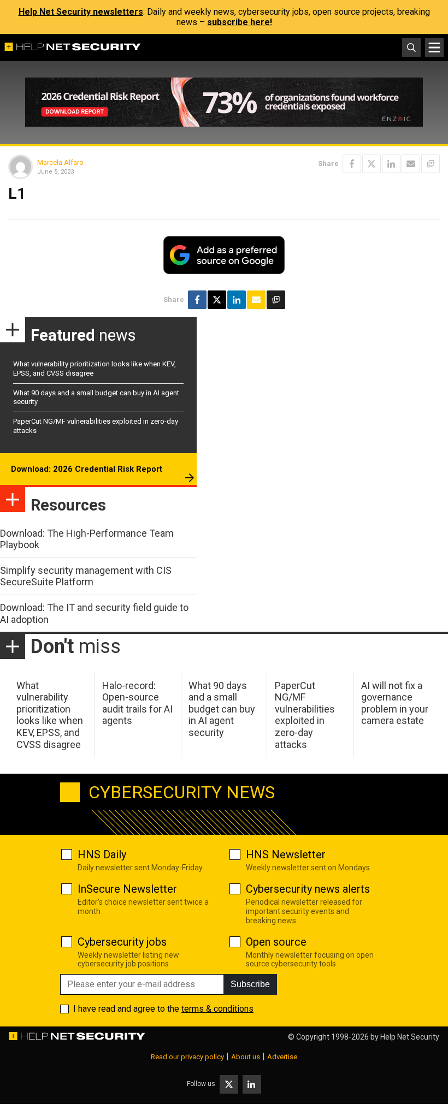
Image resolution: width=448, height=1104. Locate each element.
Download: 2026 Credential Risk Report (86, 469)
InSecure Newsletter (127, 888)
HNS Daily (102, 854)
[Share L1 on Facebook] (352, 164)
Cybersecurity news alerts (308, 888)
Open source (276, 941)
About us (245, 1057)
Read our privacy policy (187, 1057)
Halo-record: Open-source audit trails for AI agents (137, 703)
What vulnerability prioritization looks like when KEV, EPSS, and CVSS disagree (49, 715)
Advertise (282, 1057)
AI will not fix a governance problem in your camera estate (394, 703)
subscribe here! (239, 22)
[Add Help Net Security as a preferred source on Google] (430, 164)
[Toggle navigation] (434, 47)
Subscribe (250, 984)
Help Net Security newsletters (81, 12)
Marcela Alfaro (60, 162)
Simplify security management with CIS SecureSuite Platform (86, 576)
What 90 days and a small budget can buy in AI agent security (221, 709)
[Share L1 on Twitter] (371, 164)
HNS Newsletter (286, 854)
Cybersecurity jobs (122, 941)
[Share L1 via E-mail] (411, 164)
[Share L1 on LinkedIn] (391, 164)
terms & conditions (217, 1009)
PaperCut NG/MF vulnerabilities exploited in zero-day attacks (305, 715)
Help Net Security (409, 1036)
